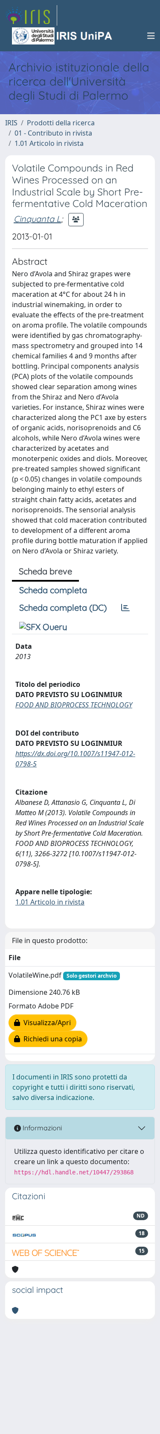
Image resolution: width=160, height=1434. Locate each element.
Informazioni (41, 1128)
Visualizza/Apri (45, 1022)
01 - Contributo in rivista (53, 133)
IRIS (11, 122)
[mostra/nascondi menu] (151, 36)
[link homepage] (31, 15)
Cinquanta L (37, 218)
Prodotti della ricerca (61, 122)
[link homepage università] (62, 36)
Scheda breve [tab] (45, 571)
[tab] (125, 608)
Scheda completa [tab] (53, 590)
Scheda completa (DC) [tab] (63, 607)
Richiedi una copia (51, 1039)
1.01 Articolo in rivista (49, 143)
